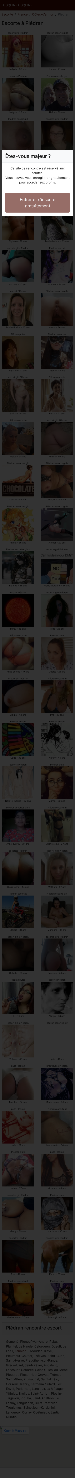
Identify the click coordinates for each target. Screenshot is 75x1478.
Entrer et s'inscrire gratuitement (37, 202)
